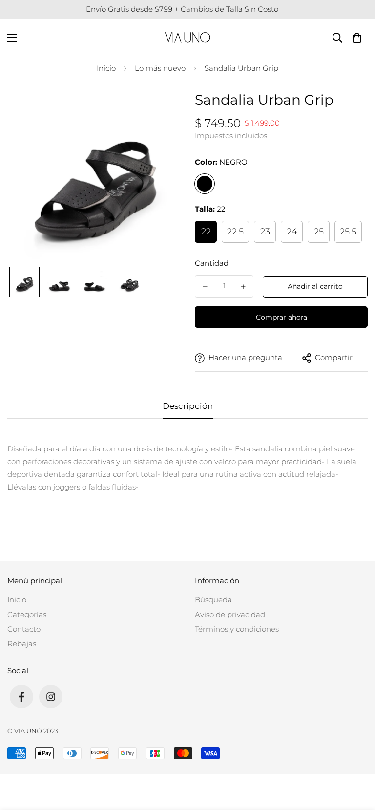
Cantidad (212, 263)
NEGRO (204, 183)
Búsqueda (213, 599)
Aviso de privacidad (230, 614)
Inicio (106, 68)
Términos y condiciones (237, 629)
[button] (357, 37)
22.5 (235, 231)
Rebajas (21, 643)
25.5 (348, 231)
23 (265, 231)
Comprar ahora (281, 317)
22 (206, 231)
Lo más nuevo (160, 68)
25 (319, 231)
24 (292, 231)
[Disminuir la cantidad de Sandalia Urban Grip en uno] (205, 287)
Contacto (24, 629)
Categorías (26, 614)
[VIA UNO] (187, 37)
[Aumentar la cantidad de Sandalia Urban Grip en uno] (243, 287)
